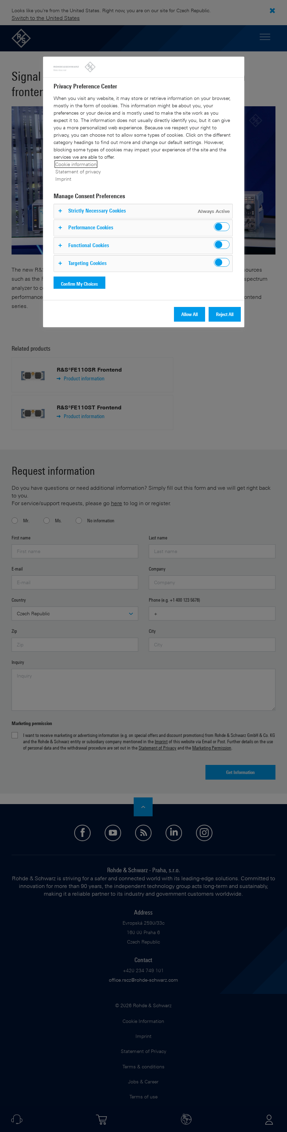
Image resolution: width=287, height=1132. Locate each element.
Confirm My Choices (79, 284)
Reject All (224, 314)
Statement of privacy (78, 171)
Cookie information (76, 164)
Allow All (189, 314)
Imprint (63, 179)
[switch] (222, 226)
